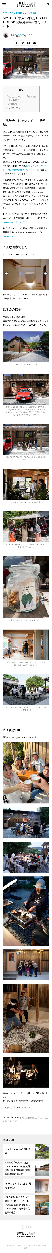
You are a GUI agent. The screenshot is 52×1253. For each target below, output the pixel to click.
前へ (6, 274)
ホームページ (22, 222)
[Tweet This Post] (22, 43)
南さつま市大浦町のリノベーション (24, 170)
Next (45, 274)
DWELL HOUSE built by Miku (33, 1118)
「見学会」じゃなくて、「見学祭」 (21, 96)
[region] (26, 274)
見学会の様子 (13, 103)
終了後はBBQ (13, 107)
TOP (15, 1121)
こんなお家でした (14, 100)
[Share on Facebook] (16, 43)
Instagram (8, 222)
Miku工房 (7, 1121)
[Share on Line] (28, 43)
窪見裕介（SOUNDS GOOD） (22, 34)
